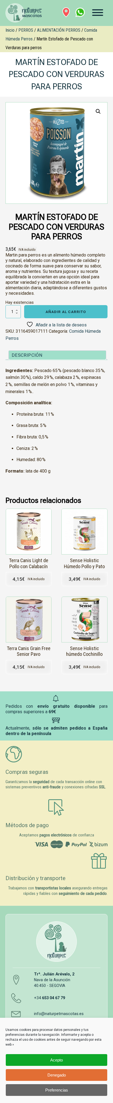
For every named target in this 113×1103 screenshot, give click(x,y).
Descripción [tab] (27, 355)
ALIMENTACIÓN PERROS (58, 30)
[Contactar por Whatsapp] (80, 12)
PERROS (25, 30)
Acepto (56, 1060)
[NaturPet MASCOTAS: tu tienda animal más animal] (56, 941)
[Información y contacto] (66, 12)
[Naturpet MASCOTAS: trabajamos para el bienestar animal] (22, 13)
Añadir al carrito (66, 311)
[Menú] (97, 12)
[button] (98, 111)
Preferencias (56, 1090)
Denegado (56, 1075)
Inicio (10, 30)
